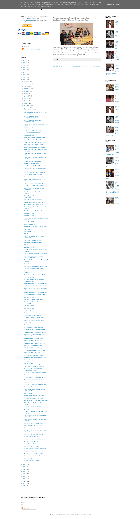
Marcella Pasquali (29, 213)
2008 (24, 486)
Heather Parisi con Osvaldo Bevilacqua (35, 448)
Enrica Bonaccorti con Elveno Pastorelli (35, 147)
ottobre (26, 86)
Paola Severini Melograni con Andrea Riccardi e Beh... (34, 390)
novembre (27, 84)
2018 (24, 79)
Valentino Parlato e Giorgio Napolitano (34, 343)
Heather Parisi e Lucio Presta (32, 436)
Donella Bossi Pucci (117, 22)
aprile (26, 101)
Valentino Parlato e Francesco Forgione (35, 332)
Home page (76, 66)
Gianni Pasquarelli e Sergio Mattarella (34, 172)
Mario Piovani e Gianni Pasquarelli (33, 202)
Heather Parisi (28, 428)
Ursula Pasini (27, 231)
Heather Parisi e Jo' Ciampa (31, 446)
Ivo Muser (26, 409)
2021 (24, 72)
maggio (26, 98)
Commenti (26, 508)
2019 (24, 77)
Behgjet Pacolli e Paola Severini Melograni (36, 400)
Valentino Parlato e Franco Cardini (33, 338)
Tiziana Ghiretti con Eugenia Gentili (117, 88)
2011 (24, 478)
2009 (24, 483)
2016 (24, 466)
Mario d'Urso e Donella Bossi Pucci (117, 44)
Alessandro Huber (29, 247)
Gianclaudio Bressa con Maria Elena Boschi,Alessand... (34, 256)
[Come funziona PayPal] (35, 38)
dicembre (27, 81)
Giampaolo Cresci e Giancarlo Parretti (34, 294)
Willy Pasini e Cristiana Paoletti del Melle (35, 226)
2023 (24, 67)
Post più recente (57, 66)
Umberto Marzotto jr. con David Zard (34, 327)
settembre (27, 88)
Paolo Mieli (27, 382)
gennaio (26, 108)
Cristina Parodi (28, 310)
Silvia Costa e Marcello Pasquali (33, 211)
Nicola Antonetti (28, 128)
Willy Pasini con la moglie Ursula (33, 242)
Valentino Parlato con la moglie (32, 364)
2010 (24, 481)
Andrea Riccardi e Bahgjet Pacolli (33, 398)
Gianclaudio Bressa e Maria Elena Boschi (35, 253)
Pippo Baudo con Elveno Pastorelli (33, 144)
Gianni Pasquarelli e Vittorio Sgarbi (33, 204)
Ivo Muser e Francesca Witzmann (33, 407)
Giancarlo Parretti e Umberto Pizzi (33, 299)
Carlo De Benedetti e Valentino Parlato (34, 329)
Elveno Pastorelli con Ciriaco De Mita (34, 142)
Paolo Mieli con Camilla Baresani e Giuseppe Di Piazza (33, 369)
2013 (24, 474)
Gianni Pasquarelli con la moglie (33, 200)
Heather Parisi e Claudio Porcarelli (33, 434)
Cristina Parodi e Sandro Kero (32, 315)
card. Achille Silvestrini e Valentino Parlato (35, 350)
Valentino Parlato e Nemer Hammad (34, 353)
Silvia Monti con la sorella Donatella (117, 99)
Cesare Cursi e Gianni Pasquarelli (33, 177)
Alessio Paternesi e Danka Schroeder (34, 137)
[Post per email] (57, 59)
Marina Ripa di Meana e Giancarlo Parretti (35, 283)
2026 (24, 60)
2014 (24, 471)
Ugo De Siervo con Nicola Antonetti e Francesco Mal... (34, 120)
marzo (26, 103)
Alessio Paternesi (29, 135)
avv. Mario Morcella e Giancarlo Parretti (35, 286)
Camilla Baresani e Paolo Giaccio (33, 377)
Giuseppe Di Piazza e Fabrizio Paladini (35, 372)
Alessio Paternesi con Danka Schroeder (35, 140)
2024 (24, 65)
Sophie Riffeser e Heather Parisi (33, 425)
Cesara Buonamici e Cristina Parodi (34, 317)
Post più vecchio (95, 66)
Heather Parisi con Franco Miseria (33, 453)
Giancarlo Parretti (29, 277)
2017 (24, 464)
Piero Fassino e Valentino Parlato (33, 345)
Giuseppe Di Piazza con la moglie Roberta (36, 384)
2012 (24, 476)
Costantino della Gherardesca (32, 130)
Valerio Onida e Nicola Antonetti (33, 110)
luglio (25, 93)
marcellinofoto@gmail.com (28, 20)
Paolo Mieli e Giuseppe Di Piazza (33, 380)
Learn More (110, 4)
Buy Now (27, 26)
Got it (118, 4)
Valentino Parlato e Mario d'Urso (33, 341)
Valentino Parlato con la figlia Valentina (35, 357)
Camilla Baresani (29, 375)
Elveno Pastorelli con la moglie (32, 161)
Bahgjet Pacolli (28, 393)
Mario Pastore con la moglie (31, 163)
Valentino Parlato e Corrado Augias (33, 348)
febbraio (26, 105)
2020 (24, 74)
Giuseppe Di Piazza (29, 387)
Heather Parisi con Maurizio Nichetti (34, 423)
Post (24, 505)
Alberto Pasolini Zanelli (30, 222)
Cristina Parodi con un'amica (32, 313)
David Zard (27, 325)
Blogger (89, 514)
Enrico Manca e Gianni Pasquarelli (33, 183)
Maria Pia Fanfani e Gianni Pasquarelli (34, 166)
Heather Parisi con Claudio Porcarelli (34, 439)
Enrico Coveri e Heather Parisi (32, 444)
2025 (24, 62)
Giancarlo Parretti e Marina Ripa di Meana (35, 266)
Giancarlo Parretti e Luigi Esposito (33, 264)
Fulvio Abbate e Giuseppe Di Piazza (34, 366)
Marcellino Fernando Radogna (33, 49)
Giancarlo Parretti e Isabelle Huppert (34, 268)
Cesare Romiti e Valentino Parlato (33, 355)
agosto (26, 91)
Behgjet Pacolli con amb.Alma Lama (34, 395)
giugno (26, 96)
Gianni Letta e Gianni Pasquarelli (33, 174)
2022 (24, 70)
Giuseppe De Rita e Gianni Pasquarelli (35, 185)
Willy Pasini (27, 229)
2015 (24, 469)
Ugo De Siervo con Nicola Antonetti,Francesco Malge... (32, 117)
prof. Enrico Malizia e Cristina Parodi (34, 320)
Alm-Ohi (26, 46)
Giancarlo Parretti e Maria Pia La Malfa (34, 275)
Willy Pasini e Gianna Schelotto (32, 240)
